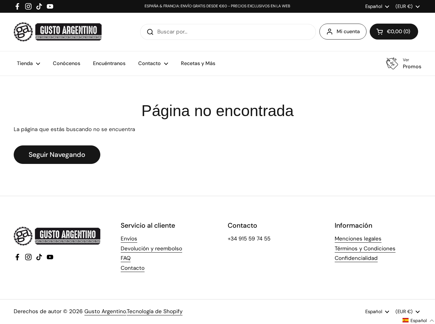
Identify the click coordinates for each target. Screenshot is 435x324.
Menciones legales (358, 238)
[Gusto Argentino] (58, 31)
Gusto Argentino (105, 311)
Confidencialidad (356, 257)
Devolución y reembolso (151, 248)
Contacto (133, 267)
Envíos (129, 238)
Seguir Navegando (57, 154)
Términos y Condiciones (365, 248)
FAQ (126, 257)
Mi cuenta (348, 31)
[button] (394, 32)
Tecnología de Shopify (154, 311)
